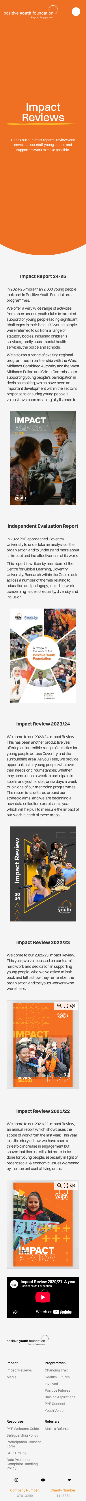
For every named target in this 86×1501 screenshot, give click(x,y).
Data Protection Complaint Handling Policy (22, 1463)
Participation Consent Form (24, 1444)
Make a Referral (57, 1428)
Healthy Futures (57, 1377)
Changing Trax (56, 1370)
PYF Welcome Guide (23, 1428)
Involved (51, 1383)
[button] (76, 11)
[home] (31, 11)
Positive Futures (57, 1390)
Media (12, 1377)
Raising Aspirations (60, 1397)
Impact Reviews (19, 1370)
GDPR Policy (16, 1453)
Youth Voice (54, 1410)
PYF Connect (55, 1403)
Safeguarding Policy (22, 1435)
